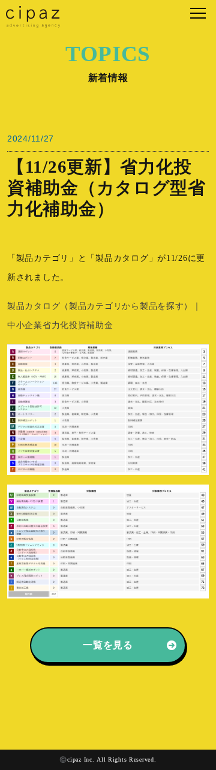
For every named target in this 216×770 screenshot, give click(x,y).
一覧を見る (108, 645)
